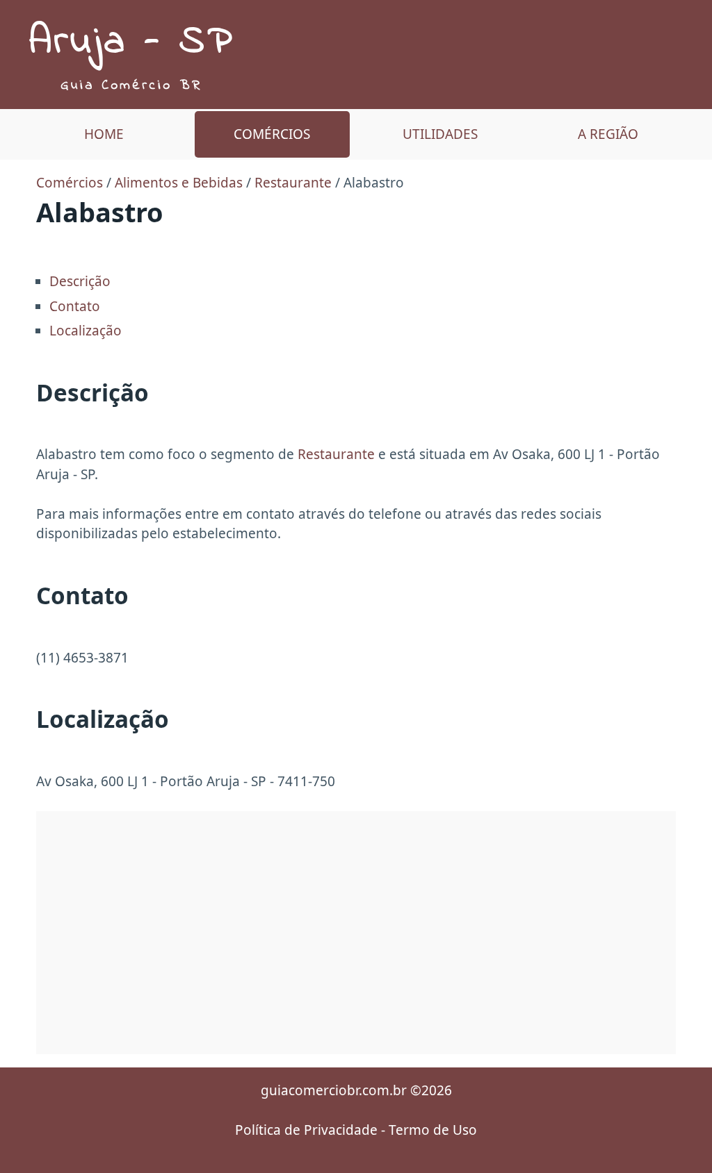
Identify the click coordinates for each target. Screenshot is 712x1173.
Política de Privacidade (306, 1130)
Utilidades (440, 134)
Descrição (80, 281)
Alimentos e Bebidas (179, 183)
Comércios (272, 134)
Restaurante (293, 183)
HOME (104, 134)
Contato (74, 306)
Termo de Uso (433, 1130)
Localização (85, 331)
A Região (608, 134)
